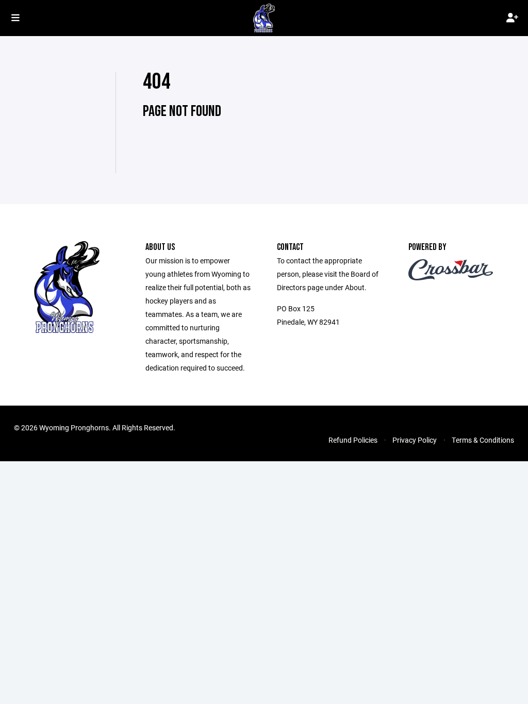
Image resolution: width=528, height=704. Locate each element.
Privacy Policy (414, 440)
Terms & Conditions (483, 440)
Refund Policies (352, 440)
